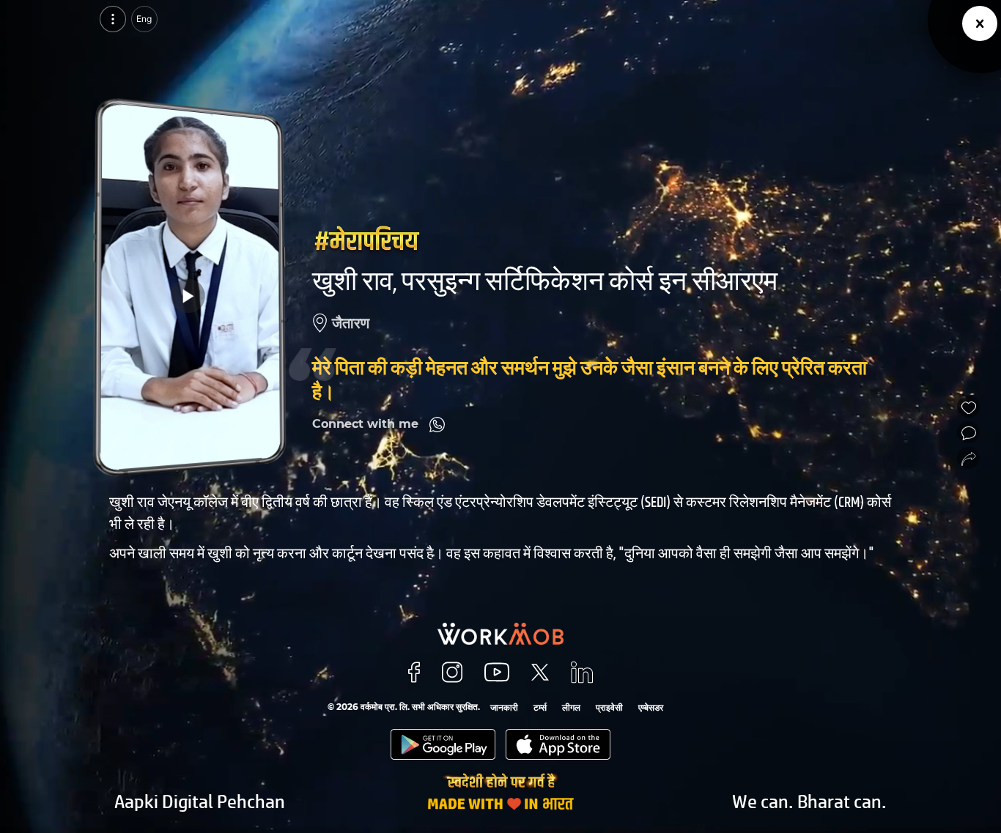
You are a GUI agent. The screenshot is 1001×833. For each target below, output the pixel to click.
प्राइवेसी (609, 707)
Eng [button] (144, 18)
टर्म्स (540, 707)
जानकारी (504, 707)
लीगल (571, 707)
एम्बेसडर (650, 707)
